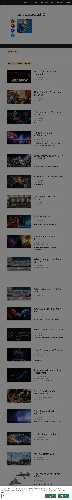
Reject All (63, 496)
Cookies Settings (7, 496)
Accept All (50, 496)
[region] (36, 493)
